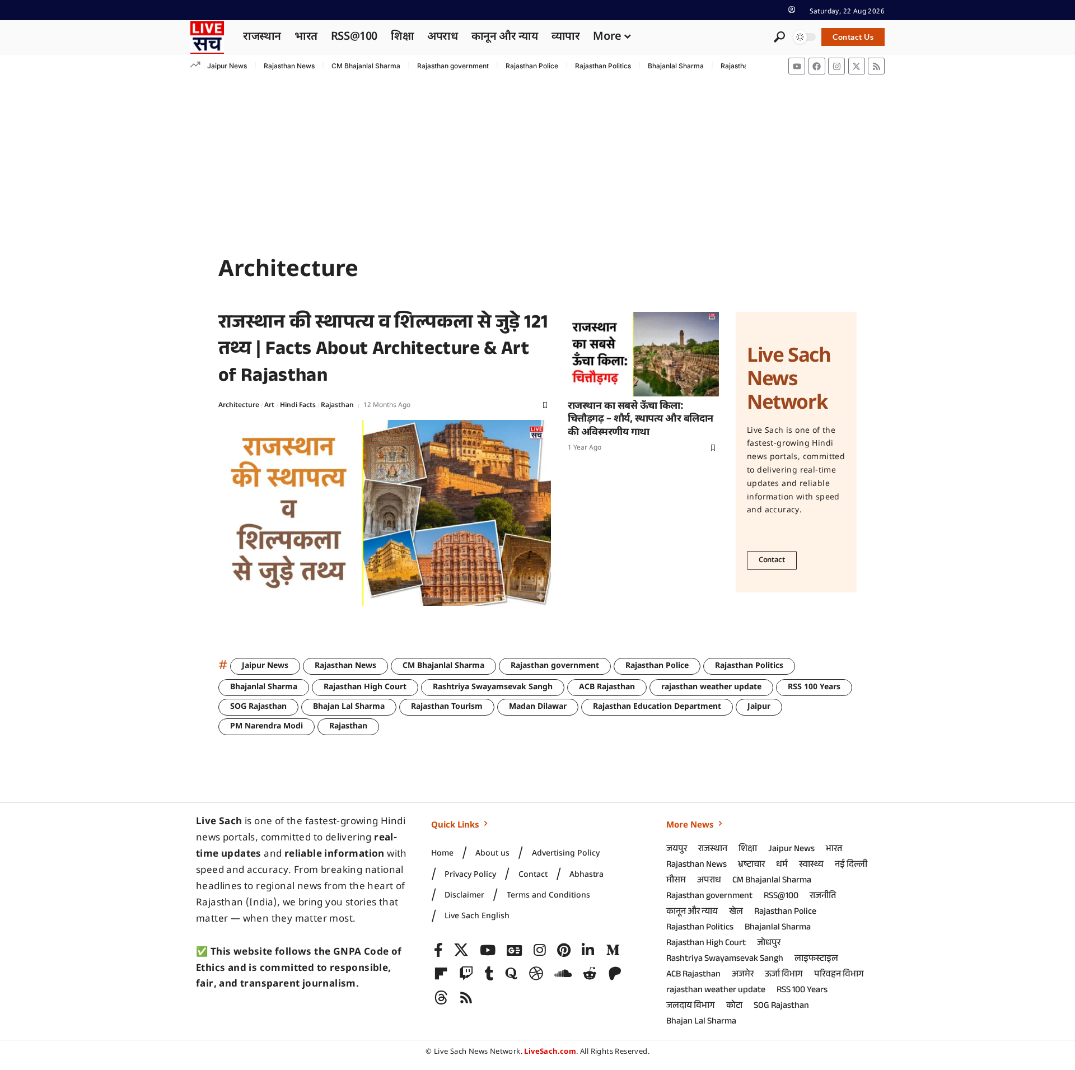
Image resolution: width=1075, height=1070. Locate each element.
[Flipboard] (441, 974)
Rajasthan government (453, 66)
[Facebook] (816, 66)
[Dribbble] (536, 974)
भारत (834, 849)
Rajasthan (337, 405)
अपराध (709, 881)
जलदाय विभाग (690, 1006)
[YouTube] (487, 950)
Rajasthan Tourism (447, 707)
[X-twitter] (856, 66)
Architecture (238, 405)
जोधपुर (768, 943)
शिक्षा (748, 849)
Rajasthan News (289, 66)
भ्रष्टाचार (751, 865)
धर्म (782, 865)
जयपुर (676, 849)
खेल (736, 912)
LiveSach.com (550, 1052)
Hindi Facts (298, 405)
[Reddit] (590, 974)
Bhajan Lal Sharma (349, 707)
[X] (461, 950)
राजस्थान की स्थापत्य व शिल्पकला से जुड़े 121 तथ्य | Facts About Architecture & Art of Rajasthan (383, 351)
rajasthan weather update (711, 687)
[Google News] (514, 950)
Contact (772, 560)
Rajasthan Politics (603, 66)
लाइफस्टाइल (816, 959)
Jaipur (758, 707)
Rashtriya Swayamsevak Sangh (493, 687)
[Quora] (511, 974)
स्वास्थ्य (811, 865)
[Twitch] (466, 974)
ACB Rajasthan (607, 687)
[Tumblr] (489, 974)
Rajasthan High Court (365, 687)
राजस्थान (712, 849)
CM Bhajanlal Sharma (365, 66)
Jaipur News (227, 66)
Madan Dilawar (538, 707)
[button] (792, 9)
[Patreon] (615, 974)
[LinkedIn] (588, 950)
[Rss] (876, 66)
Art (269, 405)
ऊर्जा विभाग (784, 975)
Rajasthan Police (532, 66)
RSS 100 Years (814, 687)
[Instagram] (836, 66)
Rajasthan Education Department (657, 707)
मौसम (676, 881)
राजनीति (823, 896)
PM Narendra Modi (266, 726)
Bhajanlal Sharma (676, 66)
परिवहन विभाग (839, 975)
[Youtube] (796, 66)
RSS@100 (781, 896)
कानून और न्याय (692, 912)
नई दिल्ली (851, 865)
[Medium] (613, 950)
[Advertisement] (537, 161)
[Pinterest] (563, 950)
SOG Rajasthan (258, 707)
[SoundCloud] (562, 974)
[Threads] (441, 998)
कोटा (734, 1006)
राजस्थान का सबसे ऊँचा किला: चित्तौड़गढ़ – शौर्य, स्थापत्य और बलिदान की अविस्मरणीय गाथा (640, 419)
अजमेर (743, 975)
